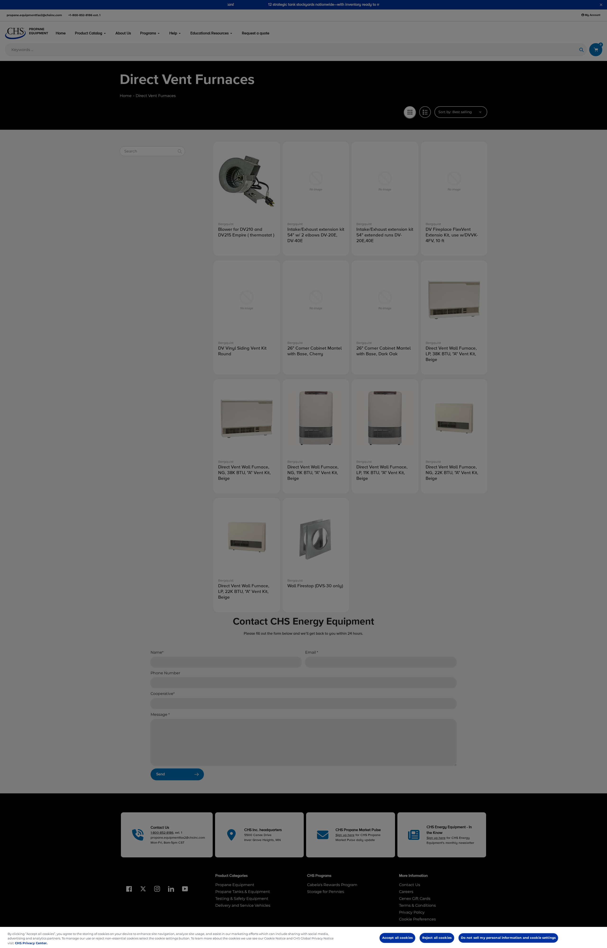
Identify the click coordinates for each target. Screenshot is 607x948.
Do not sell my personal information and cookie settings (508, 937)
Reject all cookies (436, 937)
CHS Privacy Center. (31, 943)
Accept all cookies (397, 937)
